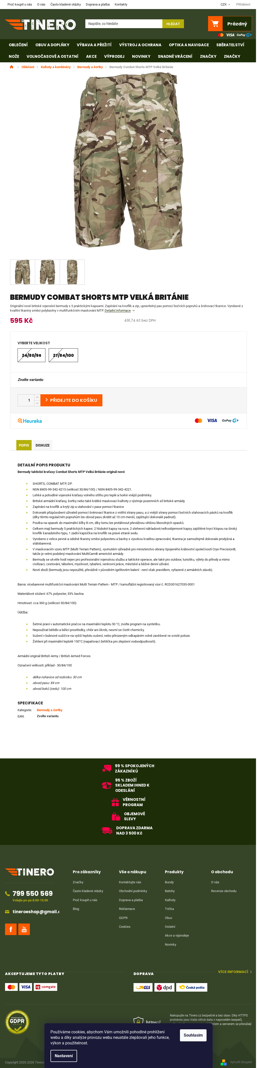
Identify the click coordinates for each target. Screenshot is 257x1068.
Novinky (170, 944)
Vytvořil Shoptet (241, 1062)
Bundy (169, 882)
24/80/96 (31, 355)
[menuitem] (18, 45)
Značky (78, 882)
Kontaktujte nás (130, 882)
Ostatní (170, 927)
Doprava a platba (98, 4)
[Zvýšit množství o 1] (37, 397)
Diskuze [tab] (43, 445)
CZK (224, 4)
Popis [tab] (24, 445)
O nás (41, 4)
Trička (169, 909)
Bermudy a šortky (49, 710)
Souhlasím (193, 1035)
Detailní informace (118, 310)
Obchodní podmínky (133, 891)
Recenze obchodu (223, 891)
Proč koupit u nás (20, 4)
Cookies (125, 927)
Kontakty (121, 4)
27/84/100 (63, 355)
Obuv (168, 918)
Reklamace (127, 909)
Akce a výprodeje (177, 935)
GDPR (123, 918)
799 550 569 (33, 893)
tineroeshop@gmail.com (40, 912)
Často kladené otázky (65, 4)
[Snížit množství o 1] (37, 403)
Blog (76, 909)
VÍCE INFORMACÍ (233, 971)
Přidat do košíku (71, 400)
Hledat (173, 23)
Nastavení (64, 1055)
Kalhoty (170, 900)
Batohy (170, 891)
